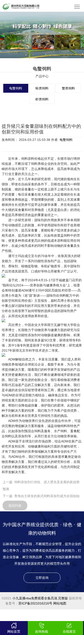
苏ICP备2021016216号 (35, 603)
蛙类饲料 (42, 88)
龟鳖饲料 (15, 88)
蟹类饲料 (68, 88)
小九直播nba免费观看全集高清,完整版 (40, 598)
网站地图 (59, 603)
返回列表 (14, 505)
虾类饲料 (42, 99)
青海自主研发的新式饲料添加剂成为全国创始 (47, 496)
